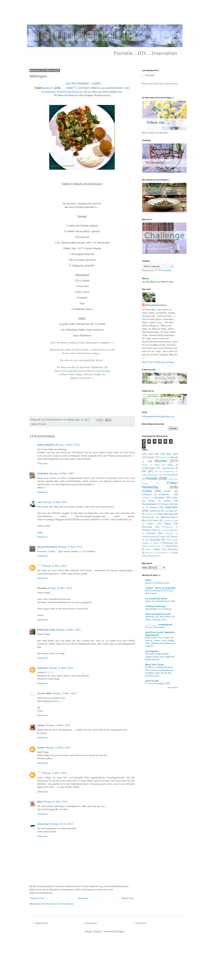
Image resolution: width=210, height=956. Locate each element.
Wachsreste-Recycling (151, 546)
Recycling (147, 526)
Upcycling (155, 539)
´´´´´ (39, 565)
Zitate (175, 552)
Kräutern (61, 91)
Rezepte (42, 424)
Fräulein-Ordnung (155, 606)
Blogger (120, 931)
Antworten (42, 463)
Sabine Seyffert (45, 444)
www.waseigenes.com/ (158, 614)
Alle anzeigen (173, 687)
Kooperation (155, 511)
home (165, 504)
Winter (157, 549)
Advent (150, 457)
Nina (39, 801)
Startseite (83, 898)
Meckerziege (148, 517)
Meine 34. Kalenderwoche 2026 (160, 601)
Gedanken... (165, 494)
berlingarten (152, 651)
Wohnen (148, 553)
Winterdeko (172, 549)
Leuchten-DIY (171, 511)
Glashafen (159, 497)
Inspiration (171, 507)
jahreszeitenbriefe (47, 546)
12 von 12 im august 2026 (157, 683)
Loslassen (149, 514)
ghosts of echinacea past (157, 583)
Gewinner (146, 498)
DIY (144, 471)
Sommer (151, 533)
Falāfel (69, 87)
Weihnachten (172, 546)
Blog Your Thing (154, 664)
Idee (176, 504)
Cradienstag (148, 468)
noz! (39, 502)
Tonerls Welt (44, 693)
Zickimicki (43, 473)
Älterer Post (128, 898)
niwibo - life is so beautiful (160, 588)
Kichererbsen (49, 91)
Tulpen (162, 536)
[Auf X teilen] (103, 420)
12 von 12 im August (155, 627)
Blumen (161, 461)
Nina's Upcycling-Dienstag (68, 370)
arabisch (48, 87)
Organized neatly (171, 521)
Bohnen (120, 87)
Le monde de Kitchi (156, 598)
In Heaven (152, 507)
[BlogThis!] (100, 420)
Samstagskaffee (171, 530)
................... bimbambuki (158, 624)
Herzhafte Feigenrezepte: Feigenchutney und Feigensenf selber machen (160, 657)
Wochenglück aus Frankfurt (158, 609)
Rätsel (167, 523)
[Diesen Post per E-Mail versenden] (97, 420)
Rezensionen (167, 527)
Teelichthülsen (149, 536)
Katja (86, 349)
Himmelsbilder (149, 504)
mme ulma (43, 824)
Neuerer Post (37, 898)
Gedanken (147, 494)
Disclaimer (141, 923)
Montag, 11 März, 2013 (67, 444)
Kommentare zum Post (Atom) (58, 903)
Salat (159, 530)
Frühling (147, 491)
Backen (164, 457)
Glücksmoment (83, 353)
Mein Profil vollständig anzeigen (158, 362)
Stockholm (169, 533)
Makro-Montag (165, 514)
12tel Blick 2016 (169, 454)
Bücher (145, 465)
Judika (41, 747)
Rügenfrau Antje (46, 629)
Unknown (42, 668)
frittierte (87, 87)
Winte (148, 549)
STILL (148, 580)
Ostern (150, 523)
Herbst (167, 500)
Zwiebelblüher (152, 556)
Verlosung (167, 543)
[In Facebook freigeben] (106, 420)
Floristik (151, 478)
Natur (155, 520)
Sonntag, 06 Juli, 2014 (61, 824)
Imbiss (105, 91)
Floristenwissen (170, 475)
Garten (167, 491)
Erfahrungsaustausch (150, 475)
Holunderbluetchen (156, 305)
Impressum (91, 923)
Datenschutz (41, 923)
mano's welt (152, 680)
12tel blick (147, 454)
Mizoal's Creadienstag (98, 370)
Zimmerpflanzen (162, 553)
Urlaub (155, 543)
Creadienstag (168, 468)
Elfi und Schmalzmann (164, 471)
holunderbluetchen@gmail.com (158, 416)
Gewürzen (77, 91)
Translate (166, 270)
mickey (41, 725)
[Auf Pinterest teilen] (110, 420)
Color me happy (164, 465)
